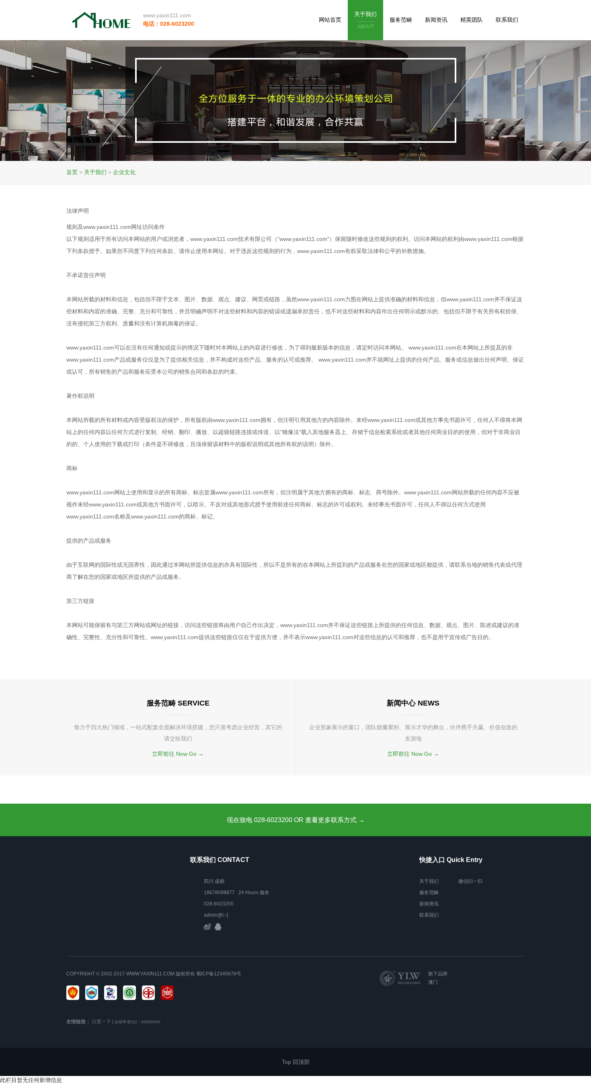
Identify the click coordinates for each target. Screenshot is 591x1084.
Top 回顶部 (296, 1062)
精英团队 (471, 19)
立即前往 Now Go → (178, 754)
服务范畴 (401, 19)
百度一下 (101, 1021)
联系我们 (507, 19)
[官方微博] (207, 926)
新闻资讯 (436, 19)
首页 (72, 172)
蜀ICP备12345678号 (218, 974)
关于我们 (365, 20)
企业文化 (124, 172)
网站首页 (330, 19)
